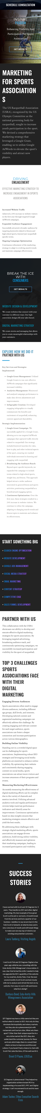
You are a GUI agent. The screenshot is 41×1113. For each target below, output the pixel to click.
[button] (20, 49)
